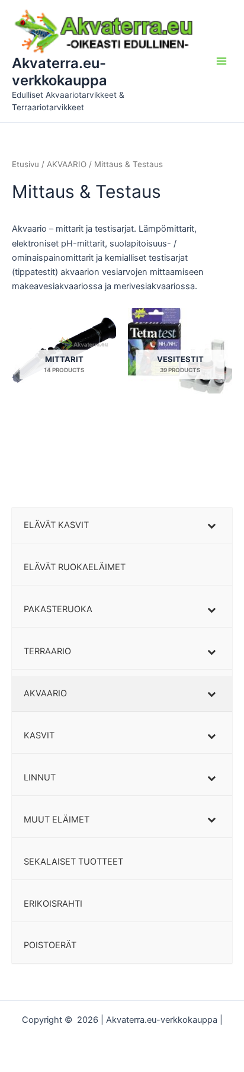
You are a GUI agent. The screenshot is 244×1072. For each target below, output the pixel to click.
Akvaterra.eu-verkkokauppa (59, 71)
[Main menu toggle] (221, 61)
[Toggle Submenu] (211, 525)
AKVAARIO (66, 164)
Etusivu (25, 164)
